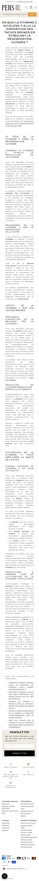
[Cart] (31, 7)
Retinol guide (25, 835)
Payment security (27, 811)
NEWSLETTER (19, 753)
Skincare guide (26, 830)
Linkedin (5, 830)
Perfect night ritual (28, 844)
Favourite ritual (26, 847)
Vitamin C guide (26, 832)
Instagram (5, 823)
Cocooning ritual (27, 842)
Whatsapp (5, 825)
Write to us (6, 803)
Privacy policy (26, 813)
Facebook (5, 828)
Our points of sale (27, 803)
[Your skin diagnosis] (5, 876)
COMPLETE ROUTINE (25, 1)
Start (32, 14)
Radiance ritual (26, 839)
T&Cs (23, 808)
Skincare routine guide (27, 826)
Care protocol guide (28, 823)
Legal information (27, 806)
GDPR (23, 816)
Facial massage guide (29, 837)
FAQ (3, 813)
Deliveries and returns (10, 810)
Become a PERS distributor (8, 807)
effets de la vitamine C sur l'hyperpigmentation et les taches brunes (19, 123)
